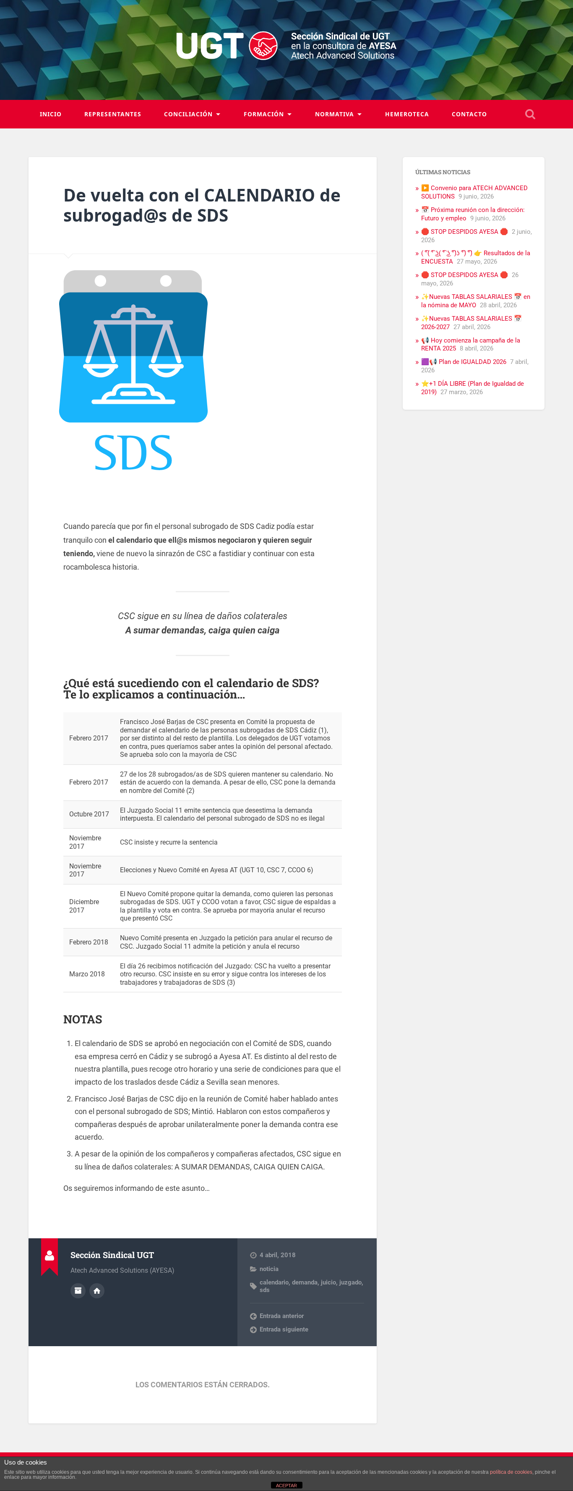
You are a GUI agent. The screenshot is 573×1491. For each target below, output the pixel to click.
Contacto (469, 114)
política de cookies (511, 1472)
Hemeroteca (407, 114)
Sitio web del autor (96, 1290)
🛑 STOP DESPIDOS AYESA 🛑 (464, 231)
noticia (269, 1269)
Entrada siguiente (284, 1329)
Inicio (51, 114)
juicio (328, 1282)
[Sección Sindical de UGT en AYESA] (286, 50)
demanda (305, 1282)
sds (265, 1290)
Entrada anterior (282, 1316)
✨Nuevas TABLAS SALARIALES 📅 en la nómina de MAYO (475, 301)
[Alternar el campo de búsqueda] (530, 114)
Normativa (334, 114)
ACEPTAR (286, 1485)
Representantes (112, 114)
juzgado (350, 1282)
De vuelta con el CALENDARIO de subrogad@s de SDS (202, 205)
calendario (274, 1282)
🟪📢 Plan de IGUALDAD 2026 (463, 362)
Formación (264, 114)
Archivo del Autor (78, 1290)
